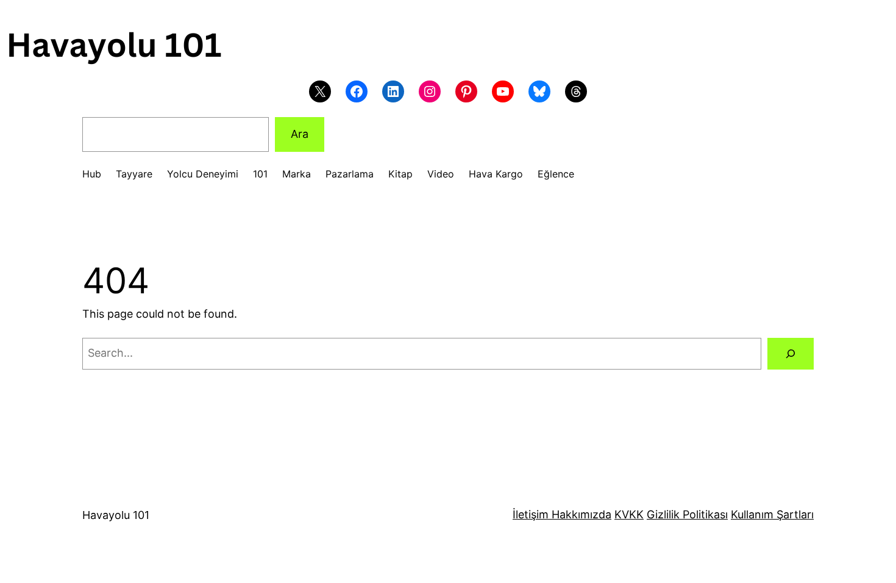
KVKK (629, 514)
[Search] (790, 354)
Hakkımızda (580, 514)
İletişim (531, 514)
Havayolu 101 (115, 515)
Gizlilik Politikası (687, 514)
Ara (299, 133)
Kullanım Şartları (772, 514)
